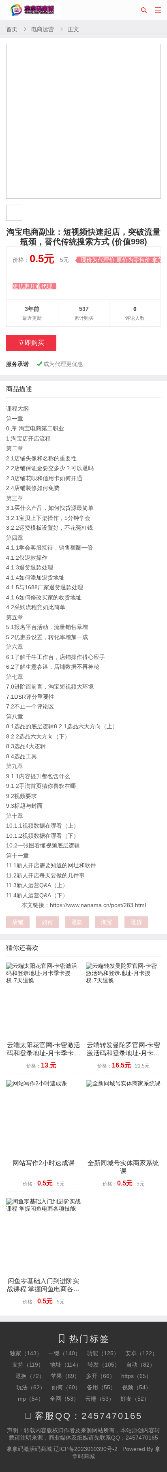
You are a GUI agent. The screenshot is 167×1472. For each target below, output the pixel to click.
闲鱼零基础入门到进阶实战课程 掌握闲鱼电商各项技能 (43, 1289)
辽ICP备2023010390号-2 (86, 1449)
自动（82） (140, 1364)
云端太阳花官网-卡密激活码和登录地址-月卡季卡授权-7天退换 (43, 1053)
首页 (11, 29)
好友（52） (135, 1398)
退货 (136, 922)
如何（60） (66, 1387)
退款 (77, 922)
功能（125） (103, 1353)
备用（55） (101, 1387)
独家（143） (26, 1353)
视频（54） (136, 1387)
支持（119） (28, 1364)
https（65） (136, 1376)
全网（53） (64, 1398)
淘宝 (106, 922)
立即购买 (31, 342)
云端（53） (99, 1398)
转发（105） (104, 1364)
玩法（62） (30, 1387)
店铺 (18, 922)
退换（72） (30, 1376)
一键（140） (64, 1353)
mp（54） (31, 1398)
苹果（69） (65, 1376)
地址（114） (65, 1364)
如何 (47, 922)
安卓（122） (141, 1353)
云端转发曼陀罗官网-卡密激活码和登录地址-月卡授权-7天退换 (123, 1053)
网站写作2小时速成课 (44, 1163)
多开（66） (100, 1376)
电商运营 (42, 29)
